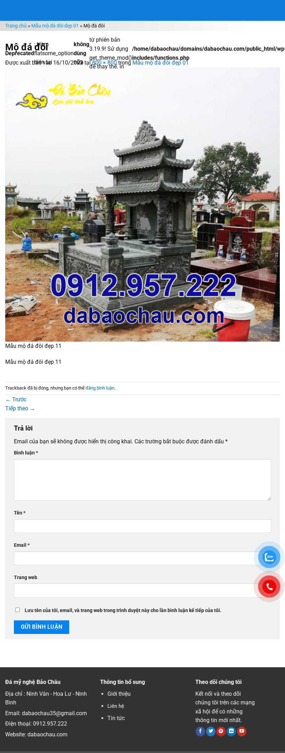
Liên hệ (115, 706)
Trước (15, 399)
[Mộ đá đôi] (142, 204)
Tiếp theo (20, 408)
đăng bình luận (100, 388)
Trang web (25, 577)
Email (22, 545)
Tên (19, 513)
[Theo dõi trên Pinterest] (221, 731)
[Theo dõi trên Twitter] (210, 731)
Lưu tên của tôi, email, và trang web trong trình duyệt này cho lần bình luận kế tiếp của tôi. (123, 610)
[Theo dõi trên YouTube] (241, 731)
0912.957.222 (50, 723)
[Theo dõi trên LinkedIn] (231, 731)
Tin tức (116, 718)
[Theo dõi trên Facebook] (200, 731)
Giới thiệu (119, 694)
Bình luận (26, 453)
